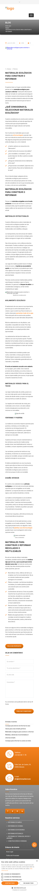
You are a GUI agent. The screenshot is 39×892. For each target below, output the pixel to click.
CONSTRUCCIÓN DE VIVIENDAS (17, 841)
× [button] (37, 861)
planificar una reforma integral (23, 528)
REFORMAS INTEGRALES (15, 833)
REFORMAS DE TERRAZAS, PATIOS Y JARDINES (18, 837)
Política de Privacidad (12, 855)
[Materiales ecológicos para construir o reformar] (19, 56)
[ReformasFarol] (18, 10)
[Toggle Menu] (31, 15)
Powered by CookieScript (19, 890)
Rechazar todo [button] (28, 883)
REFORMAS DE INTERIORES (16, 830)
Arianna (9, 69)
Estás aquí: (8, 26)
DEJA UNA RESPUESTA (14, 646)
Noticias (15, 69)
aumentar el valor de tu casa (24, 313)
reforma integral (18, 135)
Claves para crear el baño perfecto (15, 729)
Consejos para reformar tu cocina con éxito (18, 741)
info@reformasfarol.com (23, 779)
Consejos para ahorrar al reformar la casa (17, 726)
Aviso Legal (9, 852)
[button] (34, 844)
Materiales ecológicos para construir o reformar (18, 76)
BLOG (8, 22)
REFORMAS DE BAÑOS (15, 822)
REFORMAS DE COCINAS (15, 826)
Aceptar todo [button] (10, 883)
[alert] (19, 875)
